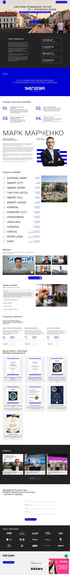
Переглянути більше (33, 277)
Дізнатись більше (34, 21)
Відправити (28, 519)
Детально (6, 343)
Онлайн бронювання (7, 306)
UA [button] (52, 2)
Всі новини (32, 478)
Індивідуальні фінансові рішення (10, 309)
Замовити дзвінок (9, 562)
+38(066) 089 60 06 (36, 563)
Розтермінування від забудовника (10, 299)
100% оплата (6, 290)
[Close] (67, 560)
